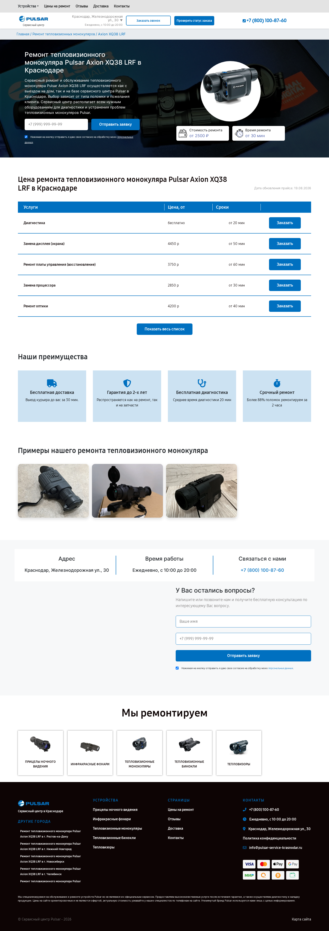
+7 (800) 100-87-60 (262, 570)
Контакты (122, 6)
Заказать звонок (148, 21)
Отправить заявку (115, 124)
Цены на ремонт (57, 6)
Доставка (101, 6)
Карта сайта (301, 919)
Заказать (285, 222)
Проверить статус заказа (194, 21)
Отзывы (82, 6)
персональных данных (280, 668)
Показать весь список (165, 329)
